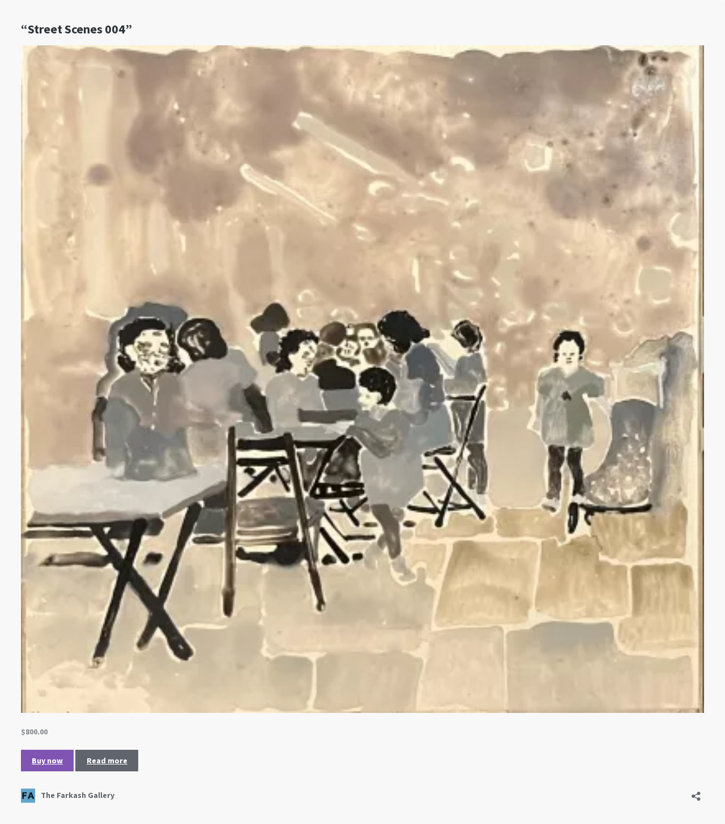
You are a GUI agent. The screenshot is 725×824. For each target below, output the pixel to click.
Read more (107, 760)
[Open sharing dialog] (696, 792)
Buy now (47, 760)
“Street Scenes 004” (76, 29)
